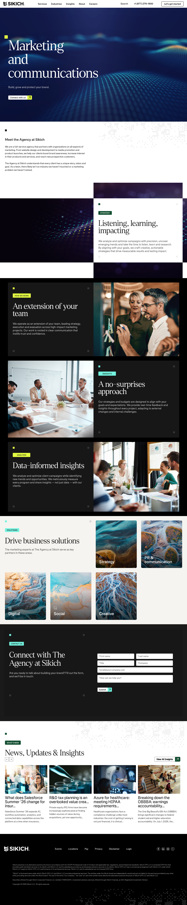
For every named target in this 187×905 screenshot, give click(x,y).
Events (58, 849)
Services (42, 4)
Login (129, 849)
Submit (102, 689)
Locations (73, 849)
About (82, 4)
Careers (93, 4)
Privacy (98, 849)
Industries (56, 4)
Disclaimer (114, 849)
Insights (70, 4)
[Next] (11, 759)
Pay (86, 849)
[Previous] (7, 759)
